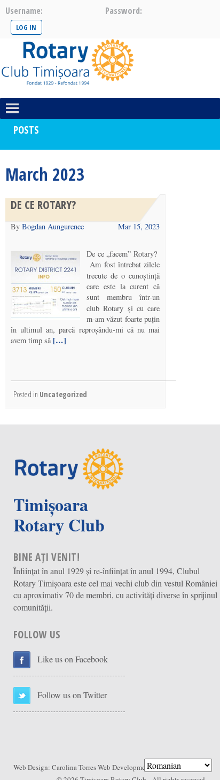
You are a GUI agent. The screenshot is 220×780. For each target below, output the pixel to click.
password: (123, 11)
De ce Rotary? (43, 204)
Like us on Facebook (72, 659)
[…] (58, 340)
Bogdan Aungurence (53, 226)
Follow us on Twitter (72, 694)
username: (24, 11)
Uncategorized (63, 394)
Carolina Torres (74, 767)
